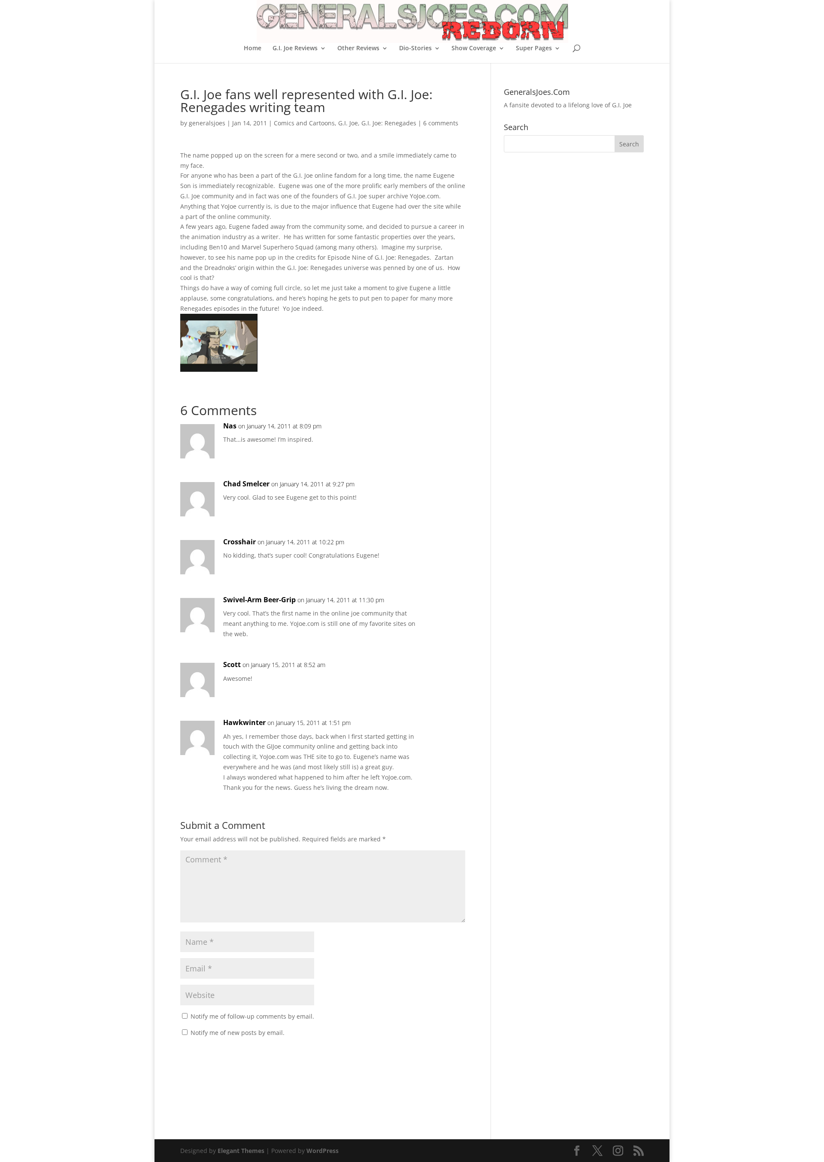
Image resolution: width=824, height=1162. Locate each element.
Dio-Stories (415, 48)
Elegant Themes (241, 1151)
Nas (229, 426)
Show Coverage (473, 48)
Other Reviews (358, 48)
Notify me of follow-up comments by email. (252, 1016)
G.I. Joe (348, 123)
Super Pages (534, 48)
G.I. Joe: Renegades (388, 123)
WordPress (322, 1151)
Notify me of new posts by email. (238, 1033)
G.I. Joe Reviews (295, 48)
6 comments (440, 123)
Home (252, 48)
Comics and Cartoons (304, 123)
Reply (445, 434)
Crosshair (239, 541)
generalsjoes (207, 123)
